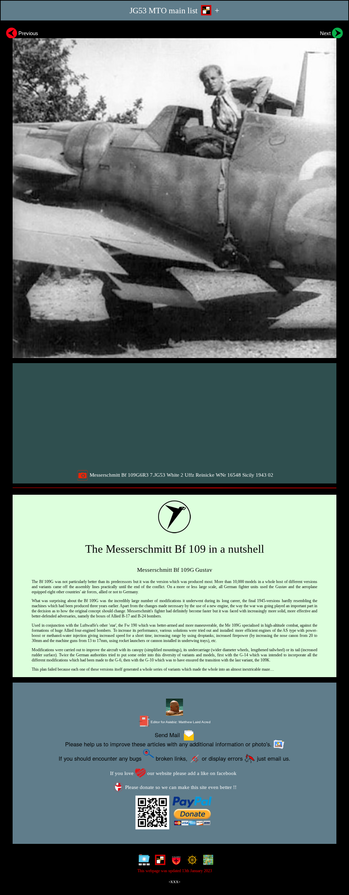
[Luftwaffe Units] (158, 861)
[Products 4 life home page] (206, 861)
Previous (27, 33)
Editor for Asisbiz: (180, 722)
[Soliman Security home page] (174, 861)
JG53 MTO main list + (174, 10)
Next (326, 33)
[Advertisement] (175, 416)
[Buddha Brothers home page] (190, 861)
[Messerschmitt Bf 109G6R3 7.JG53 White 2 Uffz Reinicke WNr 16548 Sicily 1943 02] (174, 192)
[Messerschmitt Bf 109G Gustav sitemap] (142, 861)
